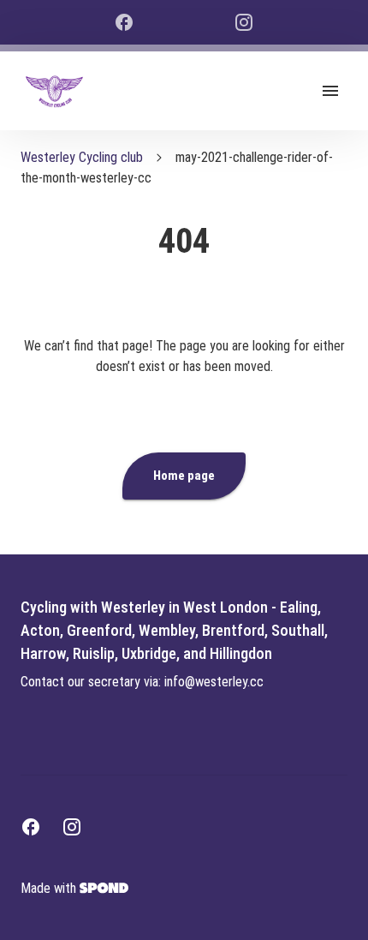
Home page (184, 475)
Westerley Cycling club (82, 157)
